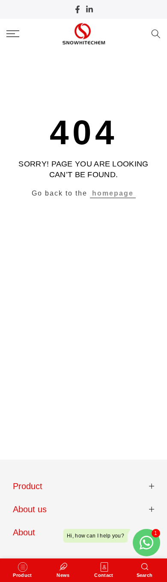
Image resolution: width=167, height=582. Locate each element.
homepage (113, 193)
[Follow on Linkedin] (89, 9)
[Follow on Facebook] (77, 9)
